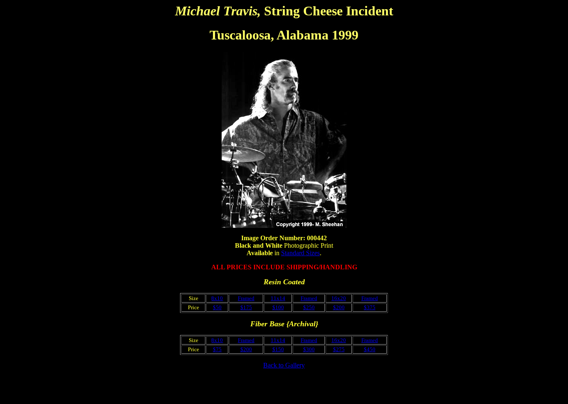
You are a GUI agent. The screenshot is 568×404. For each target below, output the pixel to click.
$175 (246, 307)
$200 (339, 307)
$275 (339, 349)
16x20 (338, 298)
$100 (278, 307)
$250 (309, 307)
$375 (369, 307)
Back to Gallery (284, 365)
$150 (278, 349)
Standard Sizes (300, 252)
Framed (246, 298)
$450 (369, 349)
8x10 (217, 298)
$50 (217, 307)
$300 (309, 349)
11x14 (278, 298)
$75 (217, 349)
